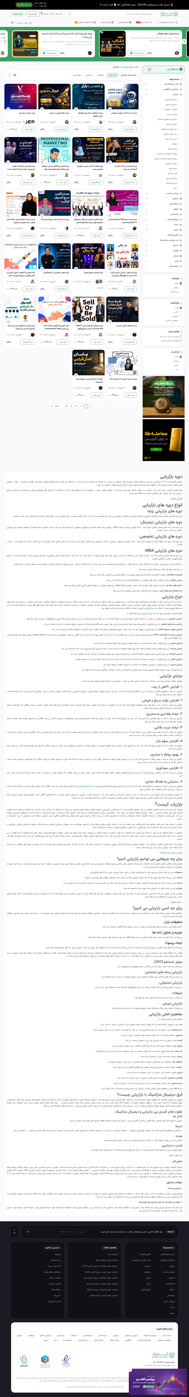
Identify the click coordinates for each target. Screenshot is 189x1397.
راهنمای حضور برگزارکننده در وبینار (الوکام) (102, 1289)
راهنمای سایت (113, 1254)
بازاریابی (172, 1266)
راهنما (52, 14)
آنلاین (176, 312)
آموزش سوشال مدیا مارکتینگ (171, 852)
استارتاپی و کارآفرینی (167, 1260)
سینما (172, 1307)
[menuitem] (52, 406)
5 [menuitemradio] (66, 406)
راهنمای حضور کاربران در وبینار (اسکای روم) (102, 1283)
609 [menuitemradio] (56, 406)
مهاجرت (147, 1272)
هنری (149, 1283)
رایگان (176, 287)
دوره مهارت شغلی (175, 1155)
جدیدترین (89, 75)
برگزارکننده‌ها (56, 1289)
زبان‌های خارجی (169, 1301)
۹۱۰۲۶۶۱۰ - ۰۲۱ (158, 1362)
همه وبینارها (127, 67)
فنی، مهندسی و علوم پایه (141, 1260)
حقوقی (172, 1289)
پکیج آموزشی (146, 1289)
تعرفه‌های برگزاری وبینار (52, 1272)
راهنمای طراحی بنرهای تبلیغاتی (106, 1260)
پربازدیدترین (77, 75)
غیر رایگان (174, 291)
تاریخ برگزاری (112, 75)
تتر (177, 369)
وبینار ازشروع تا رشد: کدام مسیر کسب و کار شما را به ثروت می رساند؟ (66, 35)
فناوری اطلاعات (145, 1254)
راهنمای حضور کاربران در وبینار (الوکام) (104, 1295)
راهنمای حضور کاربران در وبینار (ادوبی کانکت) (101, 1272)
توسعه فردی (170, 1283)
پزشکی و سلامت (169, 1272)
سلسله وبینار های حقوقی (168, 33)
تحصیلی (171, 1277)
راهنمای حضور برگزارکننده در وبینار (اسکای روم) (101, 1277)
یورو (176, 365)
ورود (26, 23)
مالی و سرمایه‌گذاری (168, 1254)
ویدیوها (58, 1254)
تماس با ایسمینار (54, 1301)
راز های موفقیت (176, 902)
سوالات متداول (55, 1277)
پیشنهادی (100, 75)
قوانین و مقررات (55, 1283)
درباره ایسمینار (56, 1260)
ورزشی (148, 1277)
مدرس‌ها (57, 1295)
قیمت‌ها (59, 14)
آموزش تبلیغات (176, 498)
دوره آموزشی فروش (146, 608)
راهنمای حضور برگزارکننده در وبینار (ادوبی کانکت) (100, 1266)
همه (176, 283)
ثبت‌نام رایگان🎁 (24, 4)
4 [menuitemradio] (71, 406)
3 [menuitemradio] (76, 406)
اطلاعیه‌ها (44, 14)
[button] (184, 41)
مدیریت (148, 1266)
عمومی (172, 1313)
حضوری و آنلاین (172, 320)
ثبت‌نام (19, 23)
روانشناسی (171, 1295)
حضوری (175, 316)
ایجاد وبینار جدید (54, 1266)
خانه (136, 67)
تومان (176, 361)
